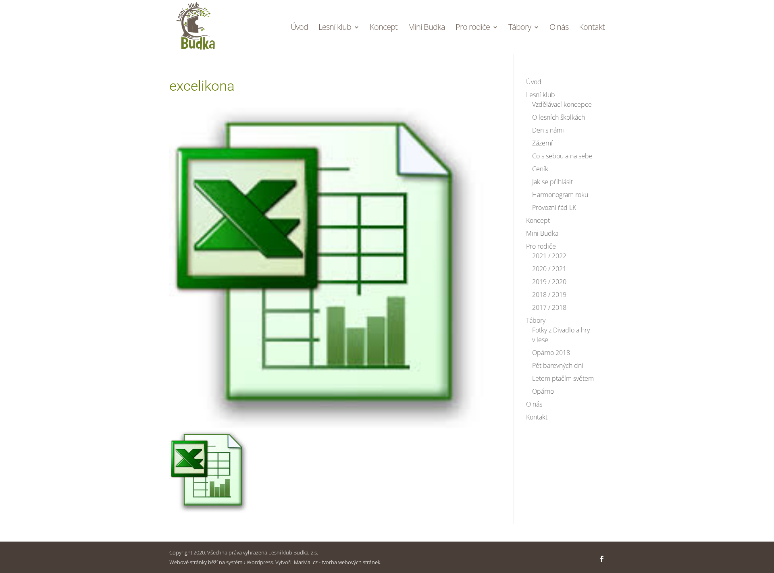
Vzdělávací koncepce (562, 104)
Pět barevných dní (557, 365)
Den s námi (548, 130)
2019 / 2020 (549, 281)
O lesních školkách (558, 117)
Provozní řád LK (554, 207)
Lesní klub (334, 28)
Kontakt (592, 28)
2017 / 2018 (549, 307)
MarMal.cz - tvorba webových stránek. (337, 562)
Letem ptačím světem (563, 378)
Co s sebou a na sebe (562, 156)
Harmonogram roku (560, 194)
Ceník (540, 168)
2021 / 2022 (549, 255)
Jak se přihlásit (552, 181)
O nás (558, 28)
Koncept (383, 28)
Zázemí (542, 143)
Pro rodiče (473, 28)
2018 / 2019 (549, 294)
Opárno (543, 391)
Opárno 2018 (551, 352)
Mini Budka (426, 28)
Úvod (299, 28)
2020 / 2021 (549, 268)
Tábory (519, 28)
